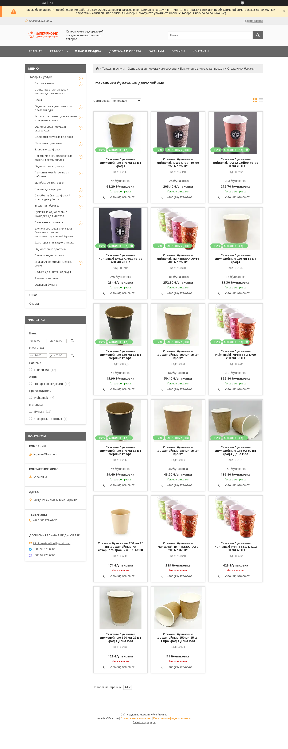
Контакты (201, 51)
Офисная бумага (46, 284)
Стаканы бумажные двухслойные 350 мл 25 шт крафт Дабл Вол (120, 638)
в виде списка (261, 101)
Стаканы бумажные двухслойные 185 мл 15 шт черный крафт (120, 355)
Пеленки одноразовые (49, 255)
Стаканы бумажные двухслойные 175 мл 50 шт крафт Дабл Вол (235, 451)
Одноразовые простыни (50, 249)
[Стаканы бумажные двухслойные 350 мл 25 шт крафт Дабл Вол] (120, 608)
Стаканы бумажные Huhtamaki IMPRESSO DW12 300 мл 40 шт (235, 547)
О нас (33, 295)
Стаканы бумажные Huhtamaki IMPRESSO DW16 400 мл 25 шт (178, 259)
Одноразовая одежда (49, 166)
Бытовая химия (45, 83)
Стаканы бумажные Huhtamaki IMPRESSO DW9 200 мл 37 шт (178, 547)
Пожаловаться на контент (136, 718)
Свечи (39, 99)
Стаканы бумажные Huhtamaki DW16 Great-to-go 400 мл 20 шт (120, 259)
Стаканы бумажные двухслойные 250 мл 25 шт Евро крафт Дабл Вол (178, 638)
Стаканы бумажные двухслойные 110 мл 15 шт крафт (235, 259)
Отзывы (178, 51)
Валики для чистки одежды (53, 271)
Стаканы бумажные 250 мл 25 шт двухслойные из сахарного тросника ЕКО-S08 (120, 547)
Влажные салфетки (47, 149)
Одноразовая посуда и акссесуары (152, 68)
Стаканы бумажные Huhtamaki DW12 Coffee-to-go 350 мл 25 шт (235, 163)
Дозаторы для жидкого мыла (54, 242)
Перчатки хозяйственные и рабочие (52, 174)
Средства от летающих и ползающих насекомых (51, 91)
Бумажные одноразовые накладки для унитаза (51, 213)
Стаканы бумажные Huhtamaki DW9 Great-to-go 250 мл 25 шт (178, 163)
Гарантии (156, 51)
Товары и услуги (113, 68)
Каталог (56, 51)
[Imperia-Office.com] (43, 40)
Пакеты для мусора (48, 189)
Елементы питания (47, 278)
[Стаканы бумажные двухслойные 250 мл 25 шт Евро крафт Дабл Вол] (178, 608)
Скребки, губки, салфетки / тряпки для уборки (52, 197)
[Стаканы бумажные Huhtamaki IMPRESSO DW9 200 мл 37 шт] (178, 517)
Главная (35, 51)
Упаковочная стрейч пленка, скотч (53, 263)
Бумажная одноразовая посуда (202, 68)
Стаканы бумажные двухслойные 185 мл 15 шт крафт (178, 451)
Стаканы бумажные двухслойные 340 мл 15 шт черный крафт (120, 451)
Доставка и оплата (125, 51)
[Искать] (258, 35)
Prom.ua (162, 714)
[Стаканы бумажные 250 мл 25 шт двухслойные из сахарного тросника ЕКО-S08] (120, 517)
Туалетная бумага (47, 205)
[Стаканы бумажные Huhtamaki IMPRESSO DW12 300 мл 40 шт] (235, 517)
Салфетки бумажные (48, 143)
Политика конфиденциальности (172, 718)
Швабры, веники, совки (49, 182)
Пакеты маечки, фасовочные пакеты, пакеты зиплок (53, 157)
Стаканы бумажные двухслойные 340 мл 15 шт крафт (120, 163)
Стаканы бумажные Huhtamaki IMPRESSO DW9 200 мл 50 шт (235, 355)
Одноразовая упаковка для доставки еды (53, 108)
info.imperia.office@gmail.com (51, 543)
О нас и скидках (88, 51)
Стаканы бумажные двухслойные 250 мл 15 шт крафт (178, 355)
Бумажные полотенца (49, 222)
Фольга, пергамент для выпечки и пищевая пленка (56, 118)
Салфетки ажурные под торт (54, 136)
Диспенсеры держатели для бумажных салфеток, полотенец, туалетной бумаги (54, 232)
